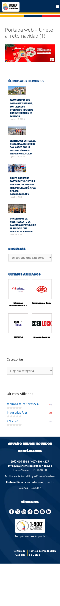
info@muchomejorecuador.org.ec (30, 466)
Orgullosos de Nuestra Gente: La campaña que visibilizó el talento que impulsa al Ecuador (23, 225)
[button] (57, 6)
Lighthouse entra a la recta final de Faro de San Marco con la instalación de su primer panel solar (23, 147)
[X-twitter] (17, 511)
